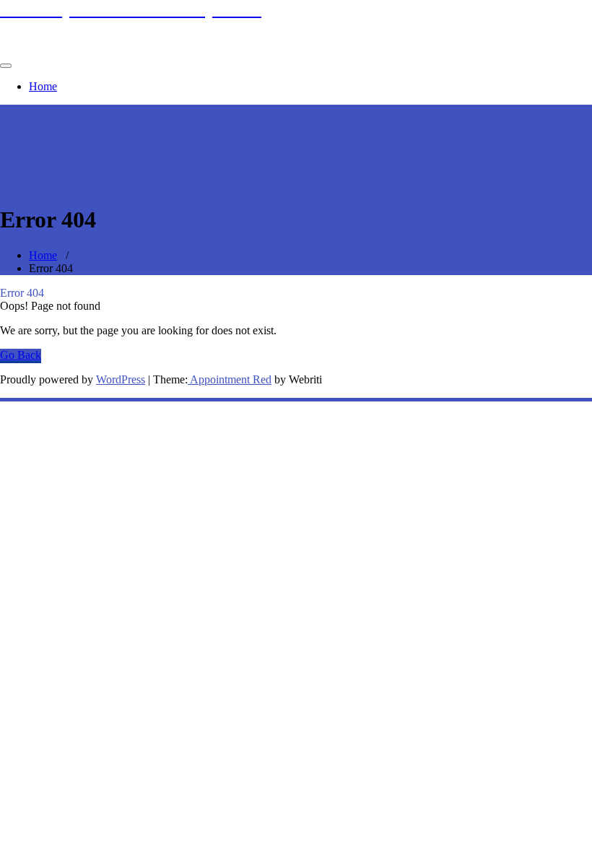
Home (43, 86)
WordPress (120, 379)
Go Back (20, 355)
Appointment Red (229, 379)
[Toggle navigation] (6, 66)
